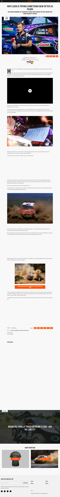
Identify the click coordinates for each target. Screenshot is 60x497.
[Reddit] (48, 328)
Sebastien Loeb (22, 330)
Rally (32, 481)
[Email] (51, 328)
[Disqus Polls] (30, 357)
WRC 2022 (27, 330)
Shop (46, 481)
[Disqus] (30, 388)
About (46, 483)
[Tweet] (51, 56)
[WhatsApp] (54, 56)
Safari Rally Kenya (17, 330)
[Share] (47, 56)
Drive (32, 483)
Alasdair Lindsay (29, 58)
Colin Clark (35, 58)
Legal (32, 490)
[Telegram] (57, 56)
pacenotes (12, 330)
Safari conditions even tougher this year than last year (30, 287)
